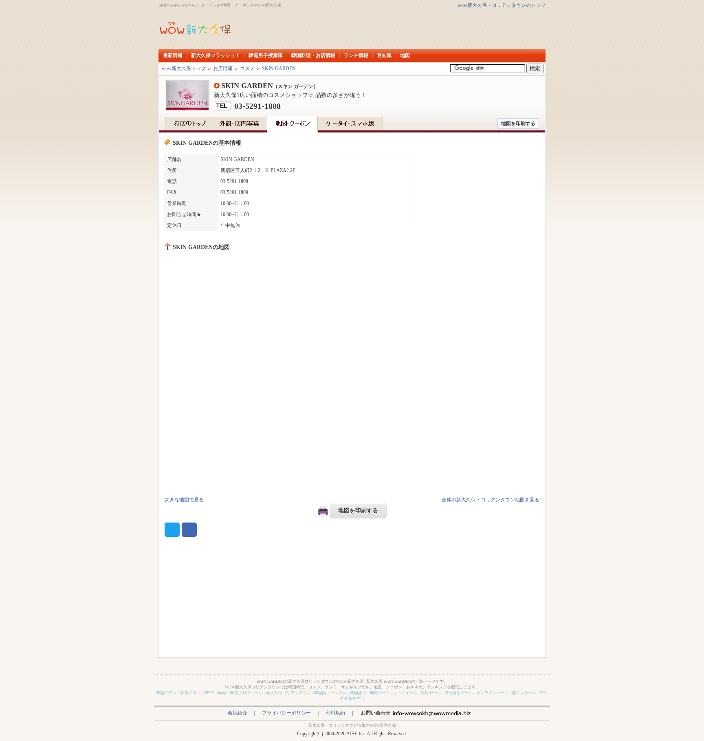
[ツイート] (172, 530)
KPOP (209, 692)
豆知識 (384, 55)
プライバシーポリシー (286, 713)
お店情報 (223, 68)
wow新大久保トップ (184, 68)
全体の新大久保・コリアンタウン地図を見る (490, 500)
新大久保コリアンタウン (288, 692)
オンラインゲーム (492, 692)
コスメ (247, 68)
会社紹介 (237, 713)
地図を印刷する (518, 123)
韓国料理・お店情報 (313, 55)
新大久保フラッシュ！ (215, 55)
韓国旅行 (358, 692)
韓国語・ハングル (330, 692)
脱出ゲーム (431, 692)
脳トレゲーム (524, 692)
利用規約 (335, 713)
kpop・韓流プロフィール (240, 692)
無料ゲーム (380, 692)
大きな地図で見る (184, 500)
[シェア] (189, 530)
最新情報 (173, 55)
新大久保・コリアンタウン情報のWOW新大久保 (352, 725)
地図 (405, 55)
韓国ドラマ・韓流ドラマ (178, 692)
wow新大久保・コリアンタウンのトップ (502, 5)
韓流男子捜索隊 (266, 55)
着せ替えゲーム (458, 692)
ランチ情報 (356, 55)
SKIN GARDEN (279, 68)
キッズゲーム (405, 692)
